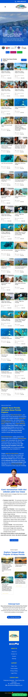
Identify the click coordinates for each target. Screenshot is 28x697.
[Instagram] (10, 644)
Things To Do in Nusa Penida (5, 593)
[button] (21, 1)
